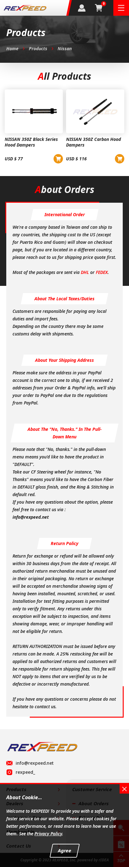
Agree (64, 851)
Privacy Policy (48, 834)
